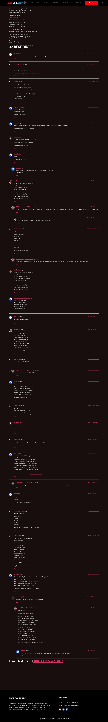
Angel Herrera (17, 535)
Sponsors (79, 3)
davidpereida (17, 181)
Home (31, 3)
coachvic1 (16, 123)
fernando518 (17, 574)
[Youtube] (63, 709)
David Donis (17, 439)
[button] (102, 3)
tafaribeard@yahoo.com (36, 474)
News (38, 3)
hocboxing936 (17, 137)
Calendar (45, 3)
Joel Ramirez (17, 81)
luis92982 (16, 381)
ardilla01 (18, 168)
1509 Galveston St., (14, 17)
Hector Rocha (17, 405)
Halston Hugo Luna (19, 64)
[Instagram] (60, 709)
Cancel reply (55, 661)
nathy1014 (16, 53)
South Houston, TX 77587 (16, 19)
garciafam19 (17, 493)
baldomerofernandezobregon (22, 298)
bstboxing (16, 316)
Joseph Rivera (17, 228)
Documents (55, 3)
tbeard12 (16, 453)
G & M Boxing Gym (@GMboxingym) (26, 207)
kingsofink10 (17, 107)
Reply (15, 58)
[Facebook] (67, 709)
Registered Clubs (67, 3)
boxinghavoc (17, 154)
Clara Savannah (18, 359)
